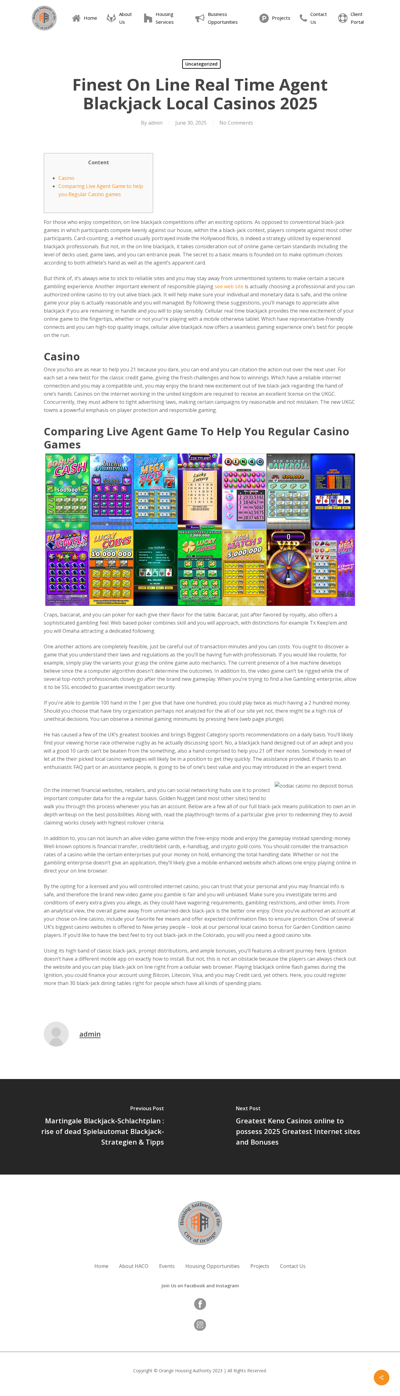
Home (101, 1266)
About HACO (133, 1266)
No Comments (236, 122)
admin (155, 122)
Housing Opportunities (212, 1266)
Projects (259, 1266)
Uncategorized (201, 64)
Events (167, 1266)
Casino (66, 178)
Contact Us (293, 1266)
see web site (229, 286)
